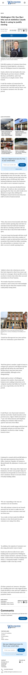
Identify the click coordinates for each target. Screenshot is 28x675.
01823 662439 (9, 669)
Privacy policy (4, 636)
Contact (3, 634)
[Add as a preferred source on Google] (13, 30)
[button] (3, 3)
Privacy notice (19, 169)
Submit (22, 165)
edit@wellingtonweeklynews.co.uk (13, 672)
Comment (23, 618)
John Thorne (5, 29)
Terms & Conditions (6, 633)
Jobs (2, 638)
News (2, 13)
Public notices (4, 639)
